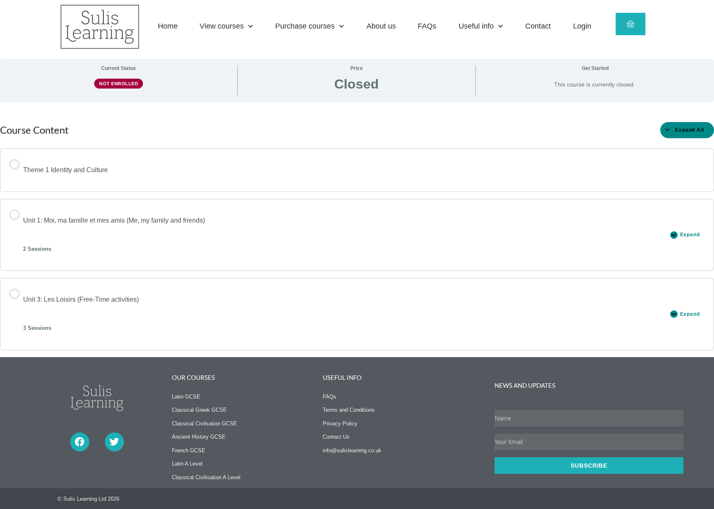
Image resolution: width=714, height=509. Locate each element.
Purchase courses (305, 26)
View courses (222, 26)
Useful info (476, 26)
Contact (538, 26)
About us (381, 26)
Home (168, 26)
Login (582, 26)
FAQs (427, 26)
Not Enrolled (118, 83)
